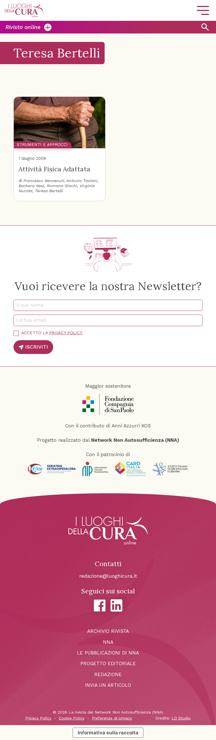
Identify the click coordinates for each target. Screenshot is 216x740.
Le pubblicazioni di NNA (108, 653)
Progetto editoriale (108, 663)
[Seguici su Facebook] (100, 606)
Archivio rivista (108, 631)
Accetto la (51, 333)
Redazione (108, 674)
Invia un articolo (108, 685)
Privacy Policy (65, 333)
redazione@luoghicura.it (108, 576)
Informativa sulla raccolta (108, 732)
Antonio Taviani (81, 180)
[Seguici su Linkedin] (117, 605)
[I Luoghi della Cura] (24, 10)
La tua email (33, 320)
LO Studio (181, 718)
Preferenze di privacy (112, 718)
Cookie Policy (71, 718)
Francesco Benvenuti (43, 180)
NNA (108, 642)
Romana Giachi (62, 185)
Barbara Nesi (31, 185)
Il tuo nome (32, 305)
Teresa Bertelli (49, 191)
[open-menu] (202, 10)
